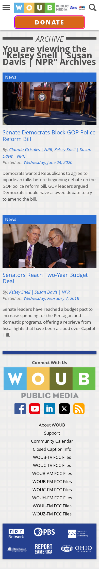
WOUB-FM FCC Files (52, 481)
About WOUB (52, 425)
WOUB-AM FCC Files (52, 473)
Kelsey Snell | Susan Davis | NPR (39, 292)
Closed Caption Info (52, 449)
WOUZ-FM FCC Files (52, 514)
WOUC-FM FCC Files (52, 489)
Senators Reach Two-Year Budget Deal (45, 278)
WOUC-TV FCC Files (52, 465)
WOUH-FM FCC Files (52, 498)
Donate (49, 22)
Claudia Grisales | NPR (30, 149)
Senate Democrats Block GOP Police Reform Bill (49, 135)
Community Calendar (52, 441)
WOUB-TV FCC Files (52, 457)
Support (52, 433)
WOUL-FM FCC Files (52, 506)
